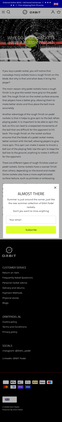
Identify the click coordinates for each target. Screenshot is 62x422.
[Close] (55, 187)
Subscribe (31, 229)
